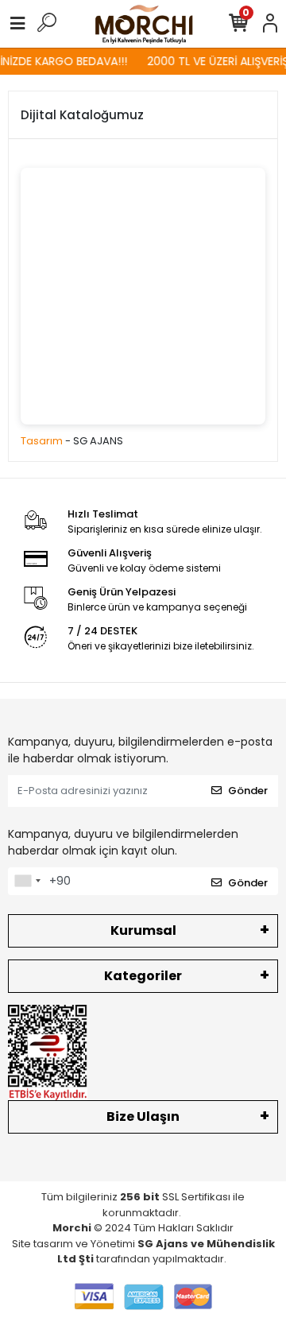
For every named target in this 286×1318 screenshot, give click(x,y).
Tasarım (42, 440)
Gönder (248, 790)
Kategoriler (143, 976)
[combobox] (27, 881)
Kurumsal (143, 930)
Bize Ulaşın (143, 1116)
